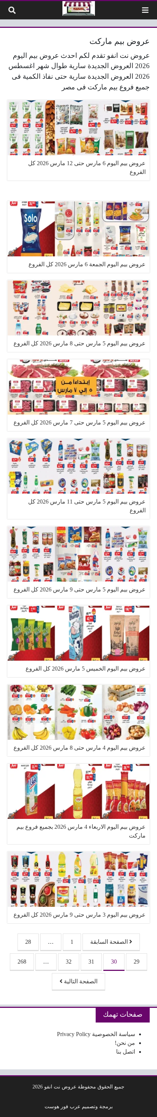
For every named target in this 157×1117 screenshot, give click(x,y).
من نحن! (125, 1043)
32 (69, 961)
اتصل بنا (125, 1052)
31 (91, 961)
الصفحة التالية (79, 981)
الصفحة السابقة (109, 942)
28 (28, 942)
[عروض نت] (78, 8)
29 (136, 961)
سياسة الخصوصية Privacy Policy (96, 1034)
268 (22, 961)
